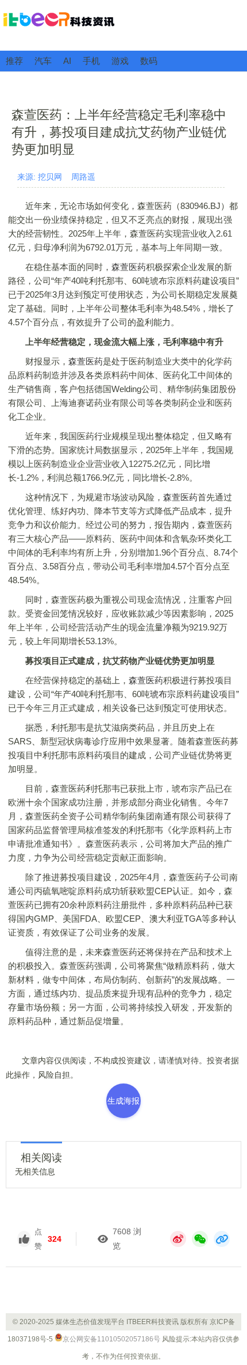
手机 (91, 61)
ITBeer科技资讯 (123, 24)
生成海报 (123, 1100)
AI (67, 61)
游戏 (120, 61)
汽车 (43, 61)
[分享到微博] (178, 1239)
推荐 (14, 61)
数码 (148, 61)
